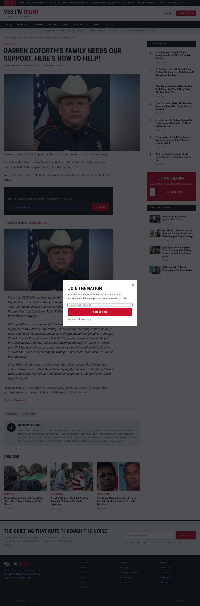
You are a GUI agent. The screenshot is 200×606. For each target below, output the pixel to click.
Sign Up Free (100, 312)
